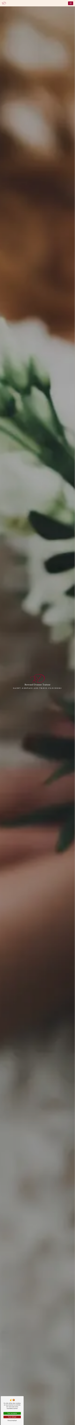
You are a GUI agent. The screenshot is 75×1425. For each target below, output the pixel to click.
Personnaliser (12, 1420)
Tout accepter (12, 1413)
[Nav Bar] (70, 3)
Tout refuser (12, 1417)
